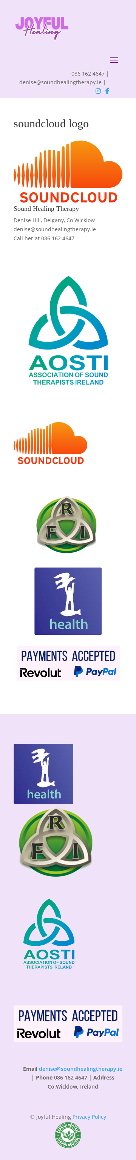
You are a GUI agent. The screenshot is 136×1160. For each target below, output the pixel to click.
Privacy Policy (89, 1116)
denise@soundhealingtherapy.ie (55, 229)
